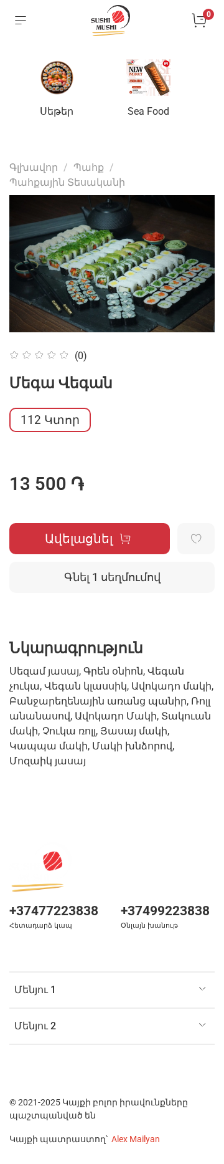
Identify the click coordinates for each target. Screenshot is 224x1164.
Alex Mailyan (135, 1139)
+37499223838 (165, 910)
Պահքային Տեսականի (67, 182)
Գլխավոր (33, 167)
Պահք (88, 167)
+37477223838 (53, 910)
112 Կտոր (50, 420)
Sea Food (148, 111)
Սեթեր (56, 111)
